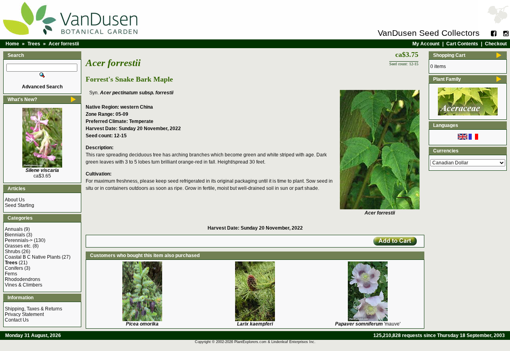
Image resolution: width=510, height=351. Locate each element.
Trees (33, 44)
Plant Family (447, 79)
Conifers (14, 268)
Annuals (14, 229)
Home (12, 44)
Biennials (15, 235)
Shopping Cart (449, 55)
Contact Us (17, 320)
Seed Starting (19, 205)
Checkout (496, 44)
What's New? (22, 99)
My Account (425, 44)
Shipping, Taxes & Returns (33, 309)
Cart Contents (462, 44)
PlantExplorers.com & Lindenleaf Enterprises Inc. (275, 342)
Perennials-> (19, 240)
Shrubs (12, 251)
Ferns (11, 274)
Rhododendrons (22, 279)
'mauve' (367, 324)
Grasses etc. (18, 246)
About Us (15, 200)
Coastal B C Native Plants (33, 257)
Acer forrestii (64, 44)
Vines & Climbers (23, 285)
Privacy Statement (24, 314)
